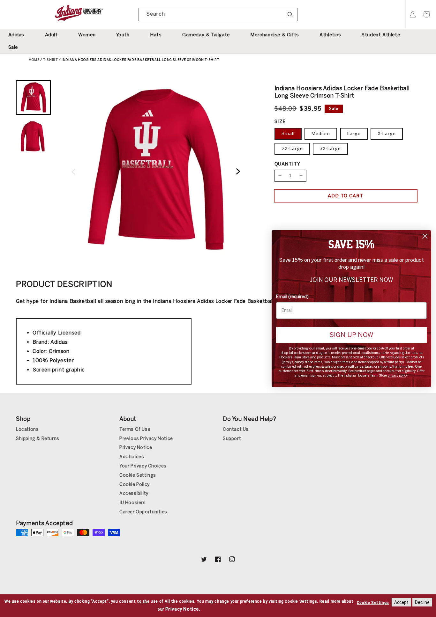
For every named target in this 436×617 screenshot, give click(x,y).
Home (34, 60)
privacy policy (397, 376)
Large (354, 133)
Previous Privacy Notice (146, 438)
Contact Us (236, 429)
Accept (401, 602)
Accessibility (133, 493)
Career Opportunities (143, 512)
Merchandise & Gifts (274, 35)
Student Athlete (381, 35)
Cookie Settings (137, 475)
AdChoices (131, 456)
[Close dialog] (425, 236)
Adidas (16, 35)
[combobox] (218, 14)
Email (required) (292, 296)
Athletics (330, 35)
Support (232, 438)
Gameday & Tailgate (206, 35)
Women (86, 35)
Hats (156, 35)
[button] (426, 14)
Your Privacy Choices (143, 466)
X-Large (387, 133)
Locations (27, 429)
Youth (123, 35)
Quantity (287, 164)
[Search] (290, 17)
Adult (51, 35)
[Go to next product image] (238, 172)
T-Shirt (50, 60)
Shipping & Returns (37, 438)
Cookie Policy (134, 484)
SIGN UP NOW (351, 335)
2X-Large (292, 148)
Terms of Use (134, 429)
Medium (321, 133)
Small (288, 133)
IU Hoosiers (132, 502)
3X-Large (330, 148)
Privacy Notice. (182, 609)
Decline (422, 602)
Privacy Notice (135, 447)
